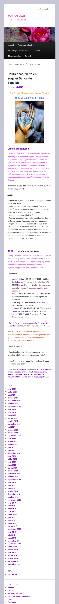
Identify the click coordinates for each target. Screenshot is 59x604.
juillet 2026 (12, 391)
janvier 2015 (13, 549)
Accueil (11, 45)
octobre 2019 (13, 476)
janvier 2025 (13, 421)
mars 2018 (12, 508)
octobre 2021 (13, 444)
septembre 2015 (14, 543)
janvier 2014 (13, 558)
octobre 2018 (13, 497)
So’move (40, 302)
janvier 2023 (13, 432)
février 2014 (12, 555)
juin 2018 (11, 505)
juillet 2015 (12, 546)
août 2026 (12, 389)
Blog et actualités (14, 56)
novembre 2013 (14, 564)
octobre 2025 (13, 403)
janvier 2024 (13, 429)
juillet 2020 (12, 459)
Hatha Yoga (27, 374)
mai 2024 (11, 427)
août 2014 (12, 552)
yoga (36, 377)
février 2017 (12, 526)
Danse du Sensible (19, 148)
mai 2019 (11, 488)
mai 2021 (11, 450)
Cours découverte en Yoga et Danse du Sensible (22, 78)
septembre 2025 (14, 406)
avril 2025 (12, 412)
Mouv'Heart (16, 16)
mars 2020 (12, 465)
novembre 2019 (14, 473)
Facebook (12, 602)
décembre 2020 (14, 453)
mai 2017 (11, 520)
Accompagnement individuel (19, 50)
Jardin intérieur (18, 282)
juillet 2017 (12, 514)
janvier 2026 (13, 397)
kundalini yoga (38, 374)
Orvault (30, 377)
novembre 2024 (14, 424)
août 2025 (12, 409)
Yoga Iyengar (44, 377)
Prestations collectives (26, 45)
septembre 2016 (14, 529)
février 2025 (12, 418)
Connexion (12, 574)
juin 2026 (11, 394)
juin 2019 (11, 485)
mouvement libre (14, 377)
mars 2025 (12, 415)
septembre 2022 (14, 435)
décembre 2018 (14, 494)
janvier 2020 (13, 470)
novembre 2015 (14, 540)
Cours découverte (39, 372)
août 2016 (12, 532)
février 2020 (12, 467)
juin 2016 (11, 535)
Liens (10, 599)
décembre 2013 (14, 561)
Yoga (10, 250)
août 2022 (12, 438)
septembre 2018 (14, 500)
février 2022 (12, 441)
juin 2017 (11, 517)
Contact (28, 56)
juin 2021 (11, 447)
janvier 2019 (13, 491)
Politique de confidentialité (19, 596)
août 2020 (12, 456)
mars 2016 (12, 538)
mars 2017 (12, 523)
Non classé (21, 369)
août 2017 (12, 511)
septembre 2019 (14, 479)
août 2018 (12, 502)
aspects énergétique (23, 372)
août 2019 (12, 482)
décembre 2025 (14, 400)
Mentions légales (15, 593)
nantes (24, 377)
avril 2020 (12, 462)
